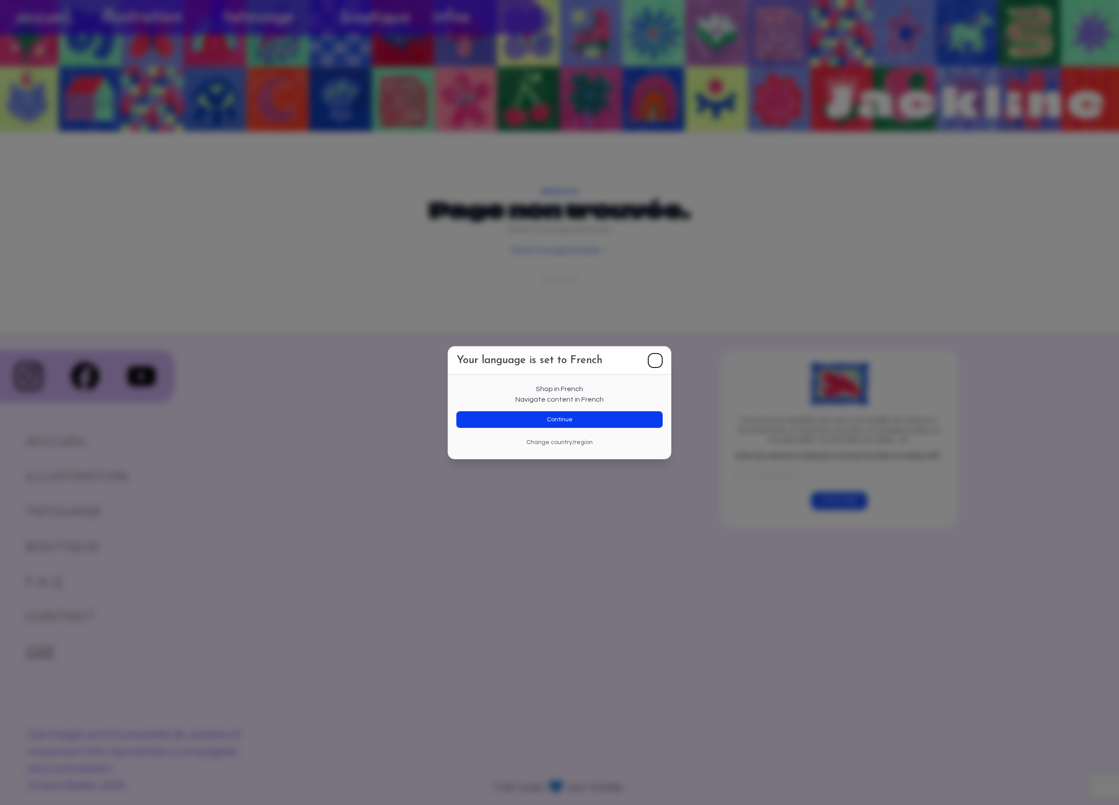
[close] (655, 361)
